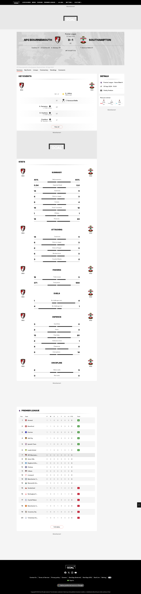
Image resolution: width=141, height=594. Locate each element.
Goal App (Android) (75, 577)
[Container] (39, 40)
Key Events (27, 70)
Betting (104, 577)
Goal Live (97, 577)
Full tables (57, 527)
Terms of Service (44, 577)
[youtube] (75, 573)
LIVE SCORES (26, 2)
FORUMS (40, 2)
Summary (19, 70)
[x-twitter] (68, 573)
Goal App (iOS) (87, 577)
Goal (40, 592)
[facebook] (65, 573)
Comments (61, 70)
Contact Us (33, 577)
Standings (53, 70)
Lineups (35, 70)
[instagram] (72, 573)
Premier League (70, 34)
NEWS (34, 2)
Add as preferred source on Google (71, 585)
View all (56, 127)
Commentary (44, 70)
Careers (64, 577)
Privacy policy (55, 577)
